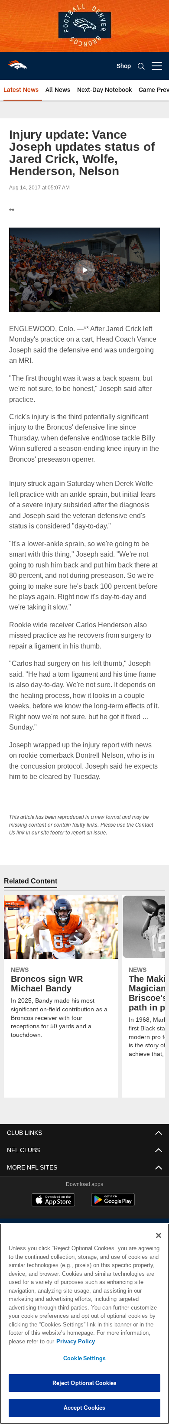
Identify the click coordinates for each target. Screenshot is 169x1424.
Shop (124, 65)
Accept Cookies (85, 1407)
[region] (84, 1323)
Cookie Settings (84, 1358)
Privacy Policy (74, 1341)
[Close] (158, 1235)
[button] (84, 270)
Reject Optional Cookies (84, 1382)
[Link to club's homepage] (17, 62)
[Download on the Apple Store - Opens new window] (53, 1200)
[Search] (141, 66)
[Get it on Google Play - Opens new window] (112, 1204)
